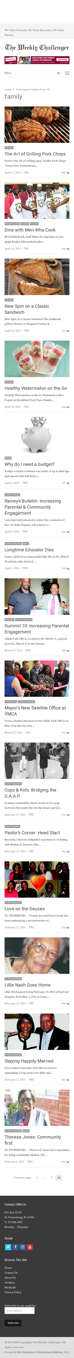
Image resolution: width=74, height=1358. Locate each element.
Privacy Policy (13, 1292)
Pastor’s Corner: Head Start (32, 833)
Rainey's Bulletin (12, 495)
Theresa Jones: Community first (33, 1140)
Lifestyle (9, 148)
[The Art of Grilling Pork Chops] (37, 108)
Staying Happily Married (29, 1061)
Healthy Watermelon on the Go (36, 388)
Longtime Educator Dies (29, 550)
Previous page (22, 1177)
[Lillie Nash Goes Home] (37, 939)
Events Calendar (12, 224)
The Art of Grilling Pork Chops (35, 154)
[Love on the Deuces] (37, 863)
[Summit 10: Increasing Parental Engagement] (37, 580)
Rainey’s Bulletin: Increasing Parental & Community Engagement (33, 507)
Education (9, 619)
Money (8, 458)
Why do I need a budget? (30, 464)
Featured (24, 224)
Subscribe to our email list (20, 1305)
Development (10, 702)
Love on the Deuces (25, 909)
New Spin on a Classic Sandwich (27, 309)
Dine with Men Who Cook (30, 230)
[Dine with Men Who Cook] (37, 184)
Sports (25, 543)
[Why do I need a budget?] (37, 419)
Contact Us (11, 1273)
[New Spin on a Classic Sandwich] (37, 261)
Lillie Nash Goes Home (28, 985)
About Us (10, 1278)
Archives (10, 1282)
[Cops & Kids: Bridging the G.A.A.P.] (37, 745)
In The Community (13, 543)
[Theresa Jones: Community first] (37, 1092)
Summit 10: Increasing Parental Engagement (37, 629)
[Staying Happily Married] (37, 1016)
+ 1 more (34, 224)
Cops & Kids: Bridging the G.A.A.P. (30, 793)
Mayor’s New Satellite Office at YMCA (35, 711)
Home (8, 1268)
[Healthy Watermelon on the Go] (37, 343)
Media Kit (10, 1287)
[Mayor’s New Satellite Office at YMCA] (37, 662)
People (26, 1131)
